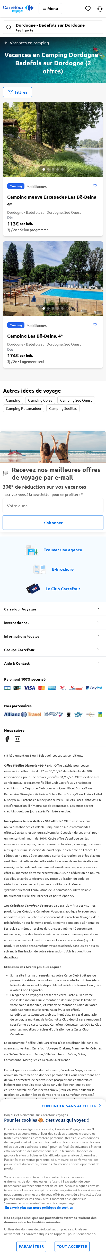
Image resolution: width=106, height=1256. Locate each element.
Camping (13, 400)
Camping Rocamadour (23, 408)
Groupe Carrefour (19, 649)
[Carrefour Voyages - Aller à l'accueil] (18, 9)
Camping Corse (40, 400)
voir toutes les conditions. (65, 755)
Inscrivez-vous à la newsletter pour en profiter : (43, 494)
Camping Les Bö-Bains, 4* (35, 336)
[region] (53, 1177)
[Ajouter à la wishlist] (95, 186)
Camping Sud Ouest (76, 400)
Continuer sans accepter (69, 1105)
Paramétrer (31, 1246)
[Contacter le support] (100, 9)
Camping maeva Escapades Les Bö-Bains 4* (51, 200)
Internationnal (16, 622)
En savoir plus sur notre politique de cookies (39, 1207)
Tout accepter (72, 1246)
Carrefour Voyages (20, 609)
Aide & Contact (17, 663)
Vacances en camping (29, 42)
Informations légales (21, 636)
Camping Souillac (63, 408)
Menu (52, 8)
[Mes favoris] (88, 9)
